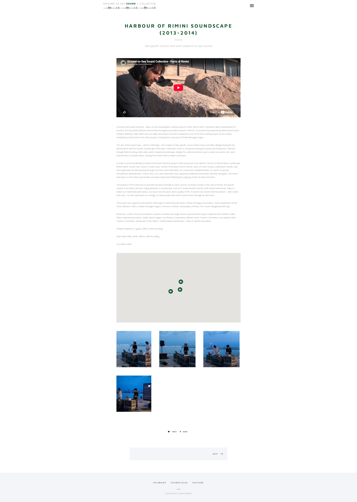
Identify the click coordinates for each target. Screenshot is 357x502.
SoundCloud (179, 483)
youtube (198, 483)
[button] (180, 281)
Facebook (159, 483)
